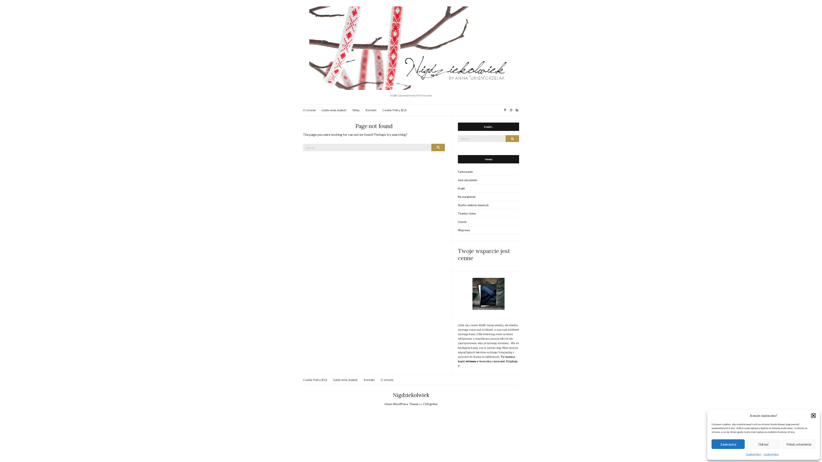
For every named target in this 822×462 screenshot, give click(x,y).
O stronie (309, 110)
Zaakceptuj (728, 444)
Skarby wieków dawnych (473, 205)
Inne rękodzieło (467, 180)
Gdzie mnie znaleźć (334, 110)
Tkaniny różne (467, 213)
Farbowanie (465, 171)
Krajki (461, 188)
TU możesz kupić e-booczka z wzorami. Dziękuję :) (488, 361)
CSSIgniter (430, 404)
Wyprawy (464, 230)
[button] (813, 415)
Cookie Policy (753, 454)
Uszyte (462, 222)
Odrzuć (763, 444)
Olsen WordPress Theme (401, 404)
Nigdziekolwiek (411, 395)
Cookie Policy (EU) (394, 110)
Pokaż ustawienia (798, 444)
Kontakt (371, 110)
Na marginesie (466, 196)
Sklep (356, 110)
